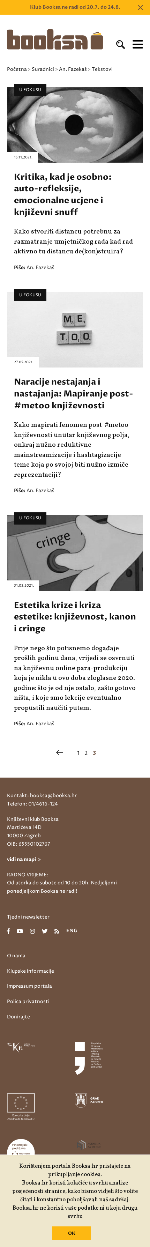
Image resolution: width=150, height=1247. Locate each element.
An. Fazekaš (73, 69)
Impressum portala (29, 986)
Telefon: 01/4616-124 (32, 804)
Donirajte (18, 1017)
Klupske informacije (30, 971)
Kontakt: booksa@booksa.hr (42, 795)
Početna (17, 69)
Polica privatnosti (28, 1001)
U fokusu (30, 90)
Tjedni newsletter (28, 917)
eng (71, 931)
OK (71, 1233)
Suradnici (43, 69)
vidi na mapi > (24, 859)
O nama (16, 955)
